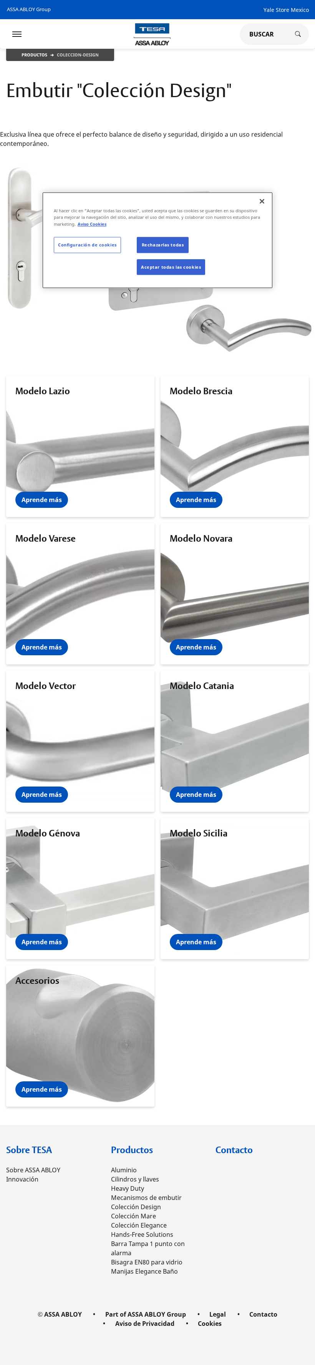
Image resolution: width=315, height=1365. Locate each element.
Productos (34, 55)
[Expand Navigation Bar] (17, 34)
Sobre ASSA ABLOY (33, 1170)
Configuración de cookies (87, 245)
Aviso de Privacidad (144, 1323)
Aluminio (124, 1170)
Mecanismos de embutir (146, 1197)
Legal (217, 1314)
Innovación (22, 1179)
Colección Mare (133, 1216)
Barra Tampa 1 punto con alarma (148, 1248)
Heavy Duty (127, 1188)
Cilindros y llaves (135, 1179)
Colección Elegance (139, 1225)
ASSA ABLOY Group (29, 9)
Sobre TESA (29, 1149)
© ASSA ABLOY (60, 1314)
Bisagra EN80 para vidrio (146, 1262)
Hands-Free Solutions (142, 1234)
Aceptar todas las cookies (171, 267)
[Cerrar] (262, 201)
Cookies (210, 1323)
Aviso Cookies (92, 224)
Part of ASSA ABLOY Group (145, 1314)
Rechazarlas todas (163, 245)
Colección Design (136, 1207)
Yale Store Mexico (286, 9)
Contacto (234, 1149)
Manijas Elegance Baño (144, 1271)
